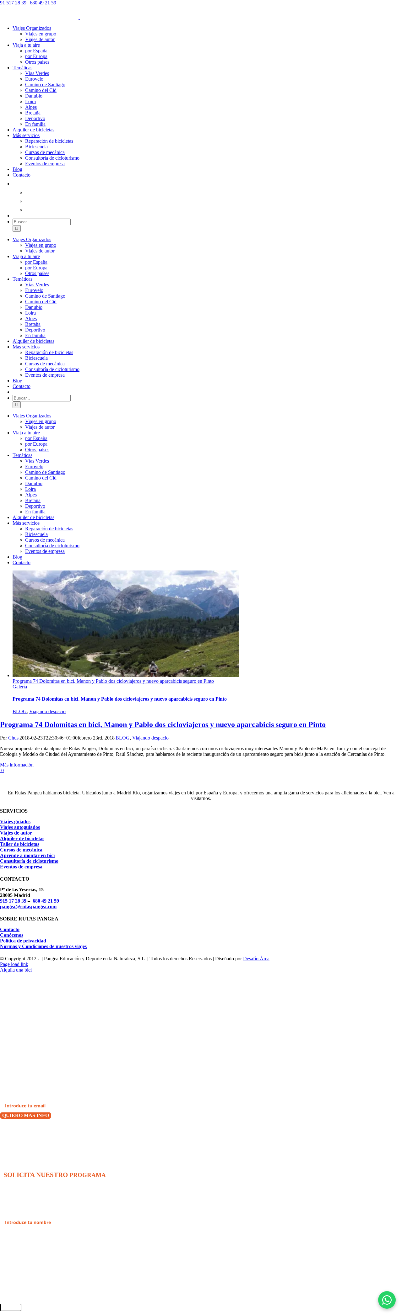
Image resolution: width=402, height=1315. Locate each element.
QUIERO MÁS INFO (25, 1115)
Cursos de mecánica (21, 849)
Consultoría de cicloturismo (29, 861)
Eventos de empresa (21, 866)
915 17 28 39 (13, 901)
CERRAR (11, 1307)
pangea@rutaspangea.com (28, 906)
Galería (20, 686)
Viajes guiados (15, 821)
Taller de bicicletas (19, 844)
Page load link (14, 964)
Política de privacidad (23, 940)
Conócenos (11, 935)
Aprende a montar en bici (27, 855)
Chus (13, 737)
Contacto (9, 929)
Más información (17, 764)
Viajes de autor (16, 832)
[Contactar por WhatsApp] (387, 1300)
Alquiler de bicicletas (22, 838)
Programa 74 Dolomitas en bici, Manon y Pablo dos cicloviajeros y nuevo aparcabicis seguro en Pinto (113, 681)
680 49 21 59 (43, 2)
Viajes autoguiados (20, 827)
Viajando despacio (47, 711)
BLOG (20, 711)
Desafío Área (256, 958)
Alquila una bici (16, 970)
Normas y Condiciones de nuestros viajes (43, 946)
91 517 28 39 (13, 2)
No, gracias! (14, 1132)
